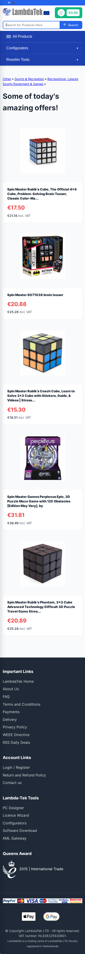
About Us (11, 689)
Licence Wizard (16, 815)
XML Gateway (15, 838)
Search (72, 25)
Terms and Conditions (21, 704)
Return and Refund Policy (24, 775)
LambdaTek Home (18, 681)
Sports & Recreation (29, 79)
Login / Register (16, 767)
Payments (11, 711)
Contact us (12, 782)
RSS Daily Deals (16, 742)
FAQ (6, 696)
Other (7, 79)
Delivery (10, 719)
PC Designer (13, 808)
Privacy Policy (15, 727)
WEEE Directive (16, 734)
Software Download (20, 830)
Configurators (15, 823)
